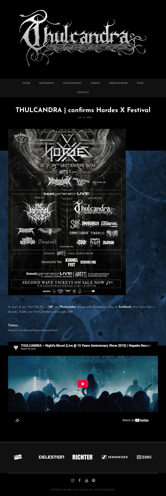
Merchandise (118, 83)
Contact (83, 92)
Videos (95, 83)
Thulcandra (80, 490)
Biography (46, 83)
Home (26, 83)
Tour (140, 83)
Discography (72, 83)
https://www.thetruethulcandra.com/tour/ (33, 330)
